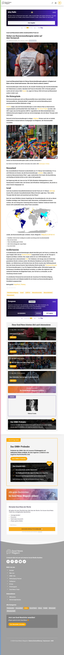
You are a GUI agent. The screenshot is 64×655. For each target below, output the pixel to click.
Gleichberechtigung (12, 292)
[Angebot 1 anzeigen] (25, 27)
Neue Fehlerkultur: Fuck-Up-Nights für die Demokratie (24, 377)
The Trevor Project (42, 109)
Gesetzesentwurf (26, 254)
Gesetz (24, 91)
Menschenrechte (37, 292)
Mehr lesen (13, 337)
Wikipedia (44, 234)
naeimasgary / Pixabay (44, 163)
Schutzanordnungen (51, 265)
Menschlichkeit (48, 292)
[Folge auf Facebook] (12, 561)
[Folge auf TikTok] (24, 561)
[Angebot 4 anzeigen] (31, 27)
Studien (8, 106)
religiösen (36, 118)
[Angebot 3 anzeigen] (28, 318)
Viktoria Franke (13, 40)
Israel (21, 292)
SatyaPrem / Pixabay (20, 284)
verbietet (40, 173)
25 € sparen (49, 313)
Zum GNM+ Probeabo (19, 458)
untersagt (52, 191)
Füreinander (32, 40)
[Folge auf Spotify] (20, 561)
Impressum (46, 641)
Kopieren (38, 313)
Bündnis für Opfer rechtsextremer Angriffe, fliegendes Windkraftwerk (28, 348)
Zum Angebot (31, 23)
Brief (27, 259)
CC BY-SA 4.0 (51, 234)
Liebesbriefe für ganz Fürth (17, 333)
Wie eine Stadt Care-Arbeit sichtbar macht (23, 362)
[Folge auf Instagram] (8, 561)
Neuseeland (10, 295)
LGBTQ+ (28, 292)
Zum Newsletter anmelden (17, 624)
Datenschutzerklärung (35, 641)
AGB (52, 641)
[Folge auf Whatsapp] (16, 561)
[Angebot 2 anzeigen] (27, 27)
